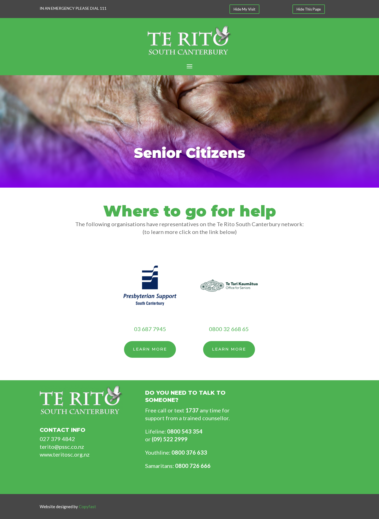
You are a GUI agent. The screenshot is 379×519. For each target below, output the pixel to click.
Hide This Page (309, 9)
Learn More (150, 349)
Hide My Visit (244, 9)
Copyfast (87, 506)
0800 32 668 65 (229, 329)
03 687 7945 (150, 329)
